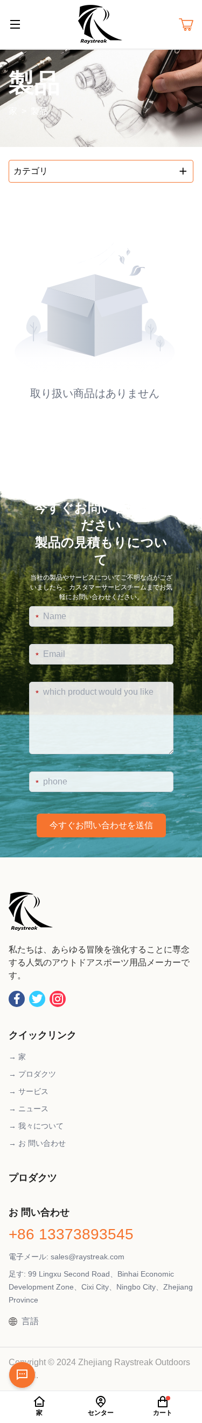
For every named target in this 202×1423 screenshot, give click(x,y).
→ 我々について (36, 1126)
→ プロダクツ (32, 1074)
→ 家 (17, 1056)
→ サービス (28, 1091)
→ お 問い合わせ (37, 1143)
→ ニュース (28, 1108)
